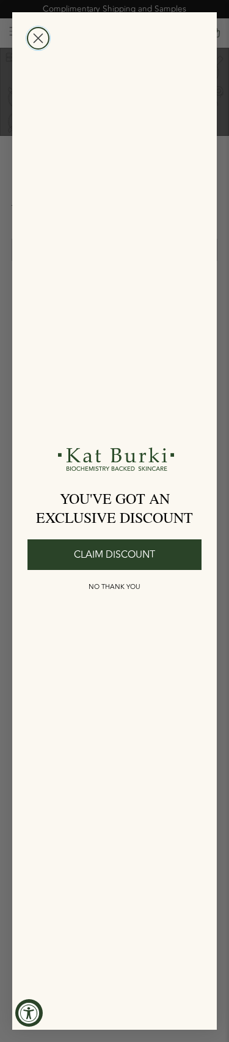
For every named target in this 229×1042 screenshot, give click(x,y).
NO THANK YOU (114, 587)
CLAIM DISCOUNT (114, 554)
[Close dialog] (38, 38)
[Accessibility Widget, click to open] (29, 1013)
